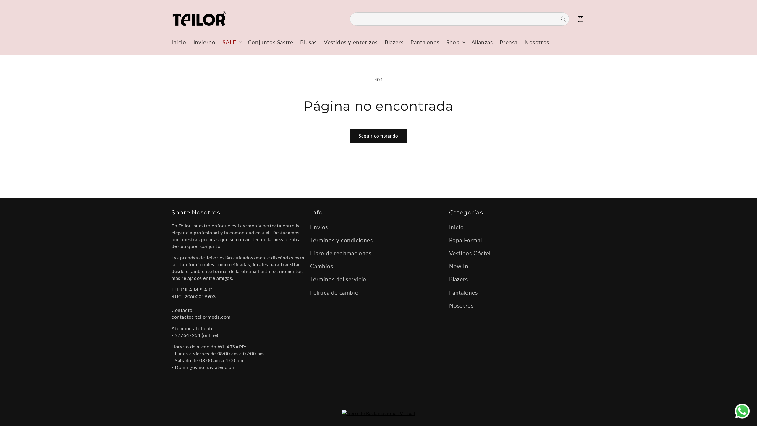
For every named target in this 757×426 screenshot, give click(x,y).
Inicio (456, 227)
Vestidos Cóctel (470, 253)
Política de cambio (334, 292)
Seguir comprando (378, 135)
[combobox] (459, 19)
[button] (231, 42)
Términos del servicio (338, 279)
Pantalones (463, 292)
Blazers (458, 279)
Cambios (321, 266)
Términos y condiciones (341, 240)
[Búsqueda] (559, 18)
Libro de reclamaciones (340, 253)
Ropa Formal (465, 240)
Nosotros (461, 305)
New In (458, 266)
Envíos (319, 227)
